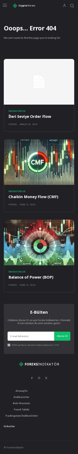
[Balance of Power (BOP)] (39, 242)
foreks (13, 124)
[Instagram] (39, 378)
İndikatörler (17, 111)
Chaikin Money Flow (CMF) (33, 196)
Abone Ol (62, 336)
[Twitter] (46, 378)
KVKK (56, 345)
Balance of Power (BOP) (31, 277)
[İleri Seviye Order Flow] (39, 82)
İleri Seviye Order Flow (30, 116)
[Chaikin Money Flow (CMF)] (39, 162)
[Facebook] (31, 378)
